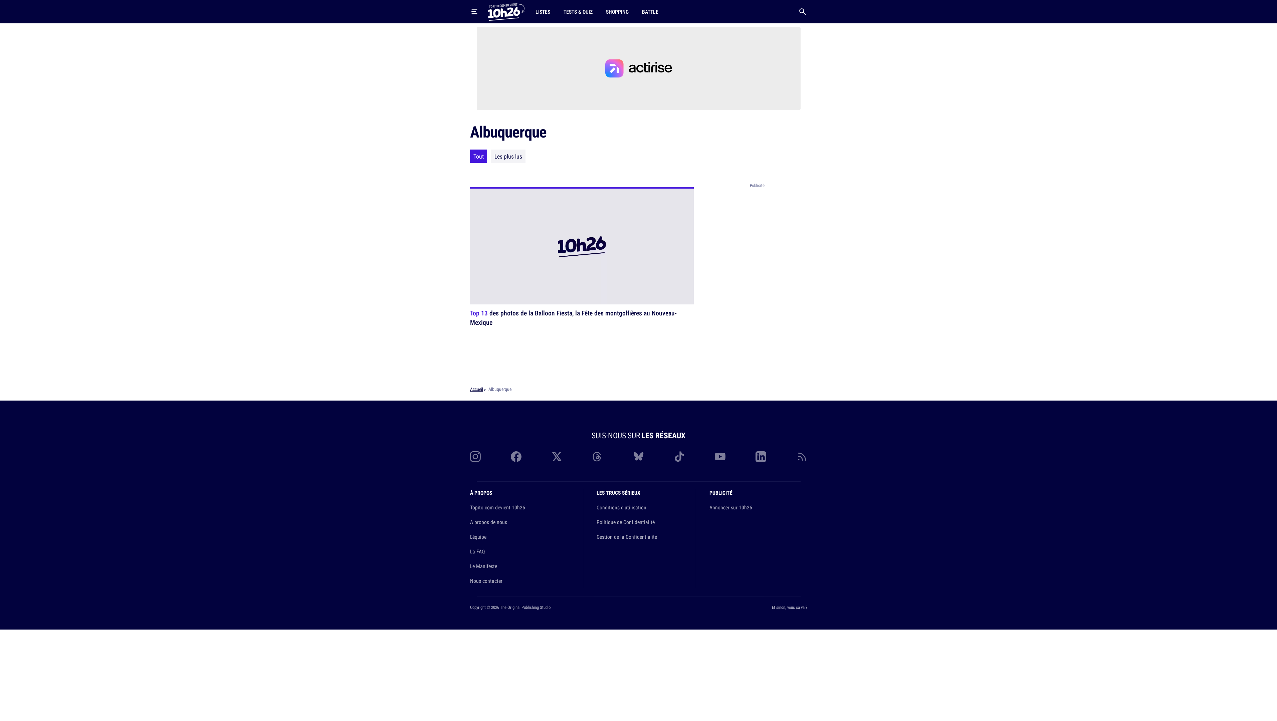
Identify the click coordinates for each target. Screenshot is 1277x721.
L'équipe (478, 536)
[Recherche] (802, 11)
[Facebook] (516, 456)
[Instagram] (475, 456)
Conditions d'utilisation (621, 507)
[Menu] (474, 11)
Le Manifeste (483, 566)
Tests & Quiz (578, 11)
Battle (650, 11)
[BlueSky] (638, 456)
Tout (478, 156)
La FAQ (477, 551)
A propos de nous (488, 522)
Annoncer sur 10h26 (730, 507)
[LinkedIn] (761, 456)
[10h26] (506, 11)
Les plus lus (508, 156)
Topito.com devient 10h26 (497, 507)
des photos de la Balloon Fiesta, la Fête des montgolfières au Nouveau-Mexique (573, 317)
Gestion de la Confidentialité (627, 536)
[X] (557, 456)
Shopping (617, 11)
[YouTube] (720, 456)
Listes (543, 11)
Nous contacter (486, 580)
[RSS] (802, 456)
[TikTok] (679, 456)
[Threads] (597, 456)
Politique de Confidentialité (626, 522)
